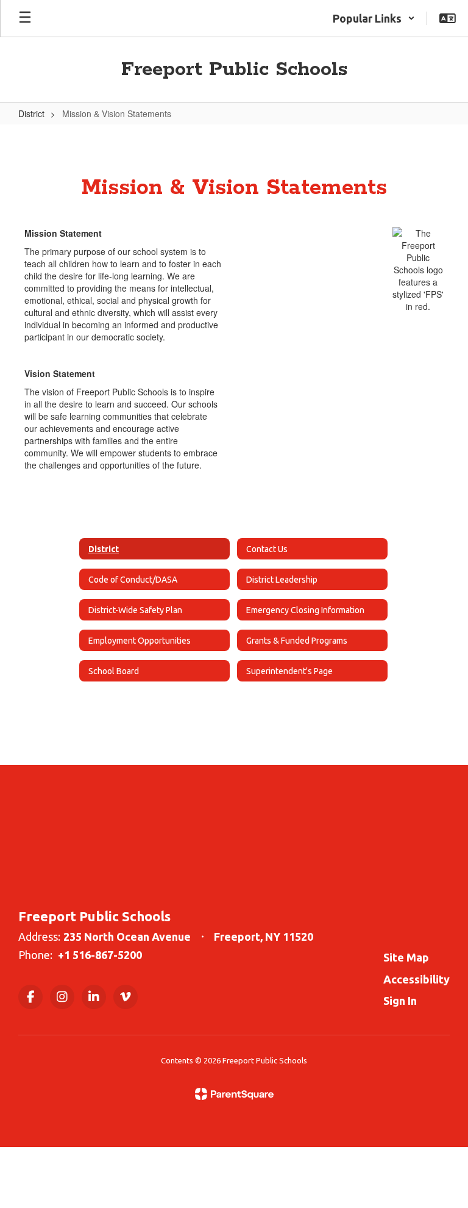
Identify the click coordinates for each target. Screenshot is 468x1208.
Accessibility (416, 979)
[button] (374, 18)
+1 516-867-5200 (100, 955)
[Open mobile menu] (25, 18)
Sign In (400, 1000)
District (31, 113)
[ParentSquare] (234, 1094)
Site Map (406, 957)
